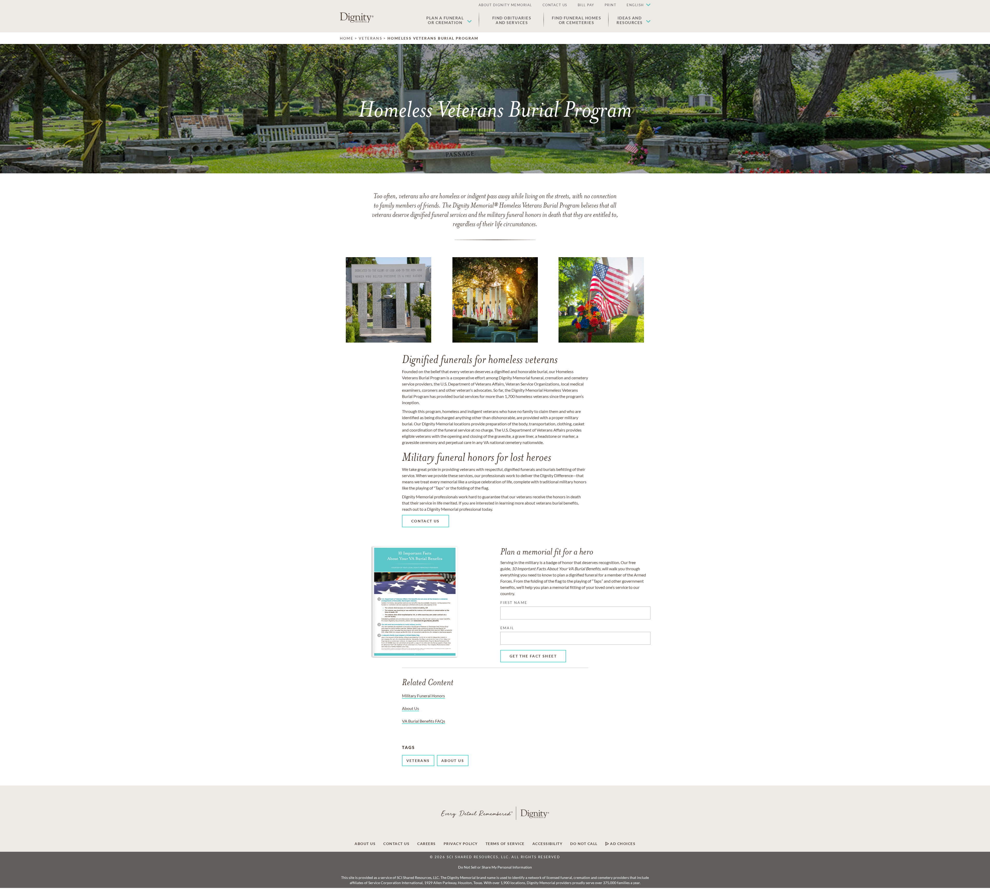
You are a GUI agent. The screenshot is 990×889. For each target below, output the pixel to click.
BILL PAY (586, 5)
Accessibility (547, 844)
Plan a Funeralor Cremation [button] (445, 20)
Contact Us (396, 844)
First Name (513, 602)
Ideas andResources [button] (630, 20)
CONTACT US (554, 5)
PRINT (611, 5)
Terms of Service (505, 844)
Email (507, 628)
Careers (426, 844)
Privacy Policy (461, 844)
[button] (635, 5)
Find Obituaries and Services (511, 20)
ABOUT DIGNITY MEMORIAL (505, 5)
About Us (365, 844)
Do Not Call (584, 844)
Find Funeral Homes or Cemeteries (576, 20)
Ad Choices (622, 844)
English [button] (635, 5)
